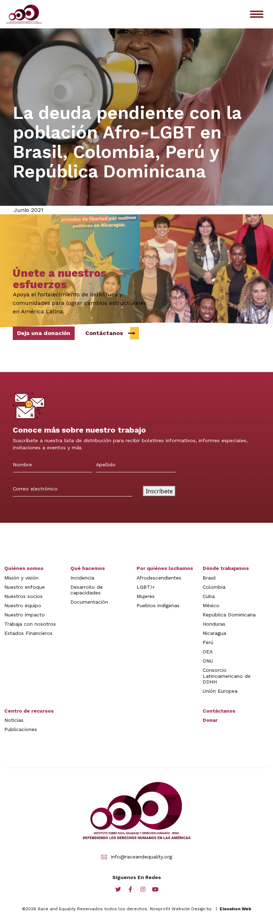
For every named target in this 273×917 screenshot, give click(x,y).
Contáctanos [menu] (219, 711)
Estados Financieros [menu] (28, 633)
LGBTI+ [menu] (145, 587)
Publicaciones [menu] (20, 729)
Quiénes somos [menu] (23, 568)
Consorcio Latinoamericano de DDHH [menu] (227, 675)
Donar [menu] (210, 720)
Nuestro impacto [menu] (24, 614)
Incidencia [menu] (82, 578)
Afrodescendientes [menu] (158, 578)
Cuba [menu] (209, 596)
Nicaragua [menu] (214, 633)
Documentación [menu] (89, 602)
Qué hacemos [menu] (87, 568)
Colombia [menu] (214, 587)
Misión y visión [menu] (21, 578)
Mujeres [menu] (145, 596)
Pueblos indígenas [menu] (158, 605)
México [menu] (211, 605)
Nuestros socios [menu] (23, 596)
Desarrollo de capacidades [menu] (86, 589)
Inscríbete (159, 491)
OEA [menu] (208, 651)
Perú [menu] (208, 642)
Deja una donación (43, 333)
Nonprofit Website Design (177, 908)
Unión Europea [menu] (220, 691)
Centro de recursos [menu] (29, 711)
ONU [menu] (208, 661)
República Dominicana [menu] (229, 614)
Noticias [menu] (13, 720)
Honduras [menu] (214, 624)
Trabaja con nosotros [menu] (30, 624)
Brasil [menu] (209, 578)
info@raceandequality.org (141, 857)
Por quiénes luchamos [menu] (164, 568)
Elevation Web (235, 908)
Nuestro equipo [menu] (22, 605)
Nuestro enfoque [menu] (24, 587)
